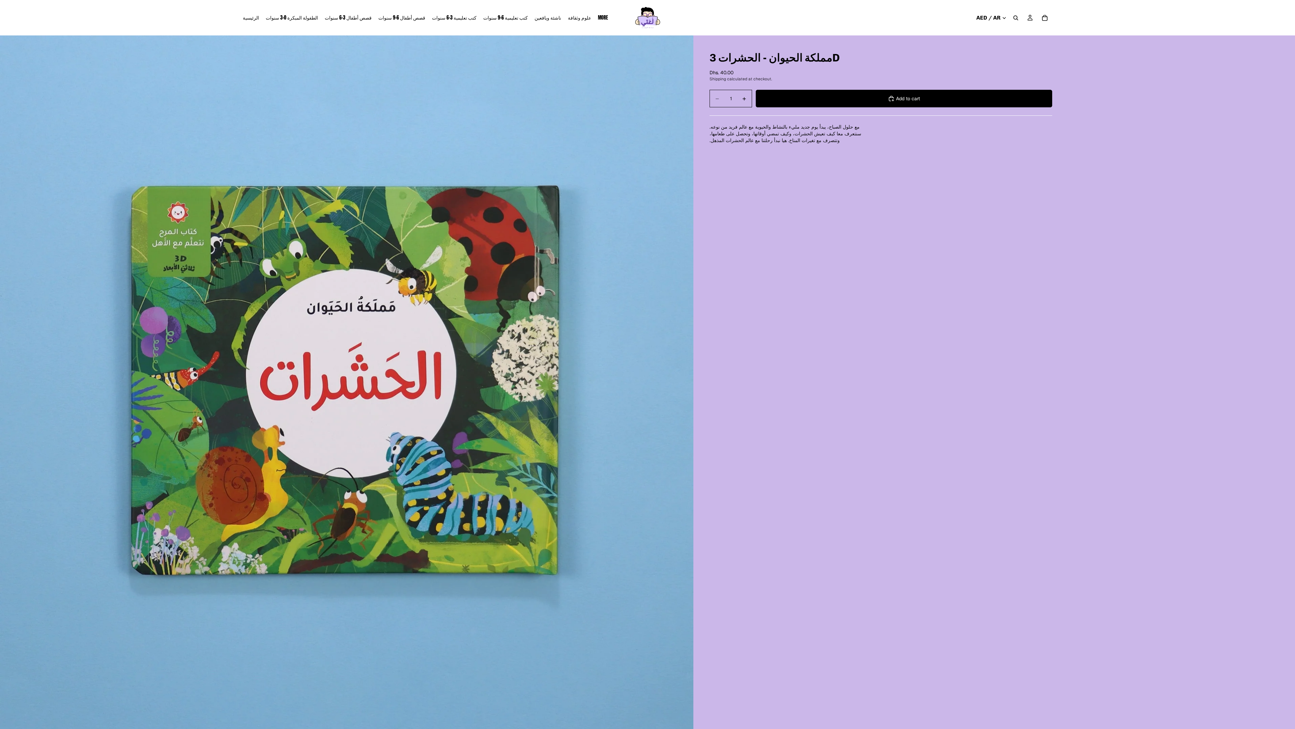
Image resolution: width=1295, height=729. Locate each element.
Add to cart (908, 99)
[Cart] (1044, 17)
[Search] (1015, 17)
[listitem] (603, 18)
